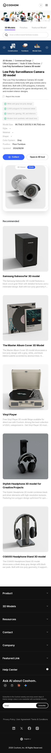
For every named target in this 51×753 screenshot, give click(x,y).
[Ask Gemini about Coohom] (25, 685)
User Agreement (23, 719)
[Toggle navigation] (46, 5)
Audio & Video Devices (30, 63)
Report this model (13, 97)
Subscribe (42, 705)
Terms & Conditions (39, 719)
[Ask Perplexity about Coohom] (12, 685)
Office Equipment (10, 63)
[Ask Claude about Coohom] (18, 685)
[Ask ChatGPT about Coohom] (5, 685)
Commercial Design (23, 60)
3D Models (10, 28)
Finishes (23, 28)
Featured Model (39, 28)
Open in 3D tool (37, 157)
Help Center (10, 669)
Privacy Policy (9, 719)
